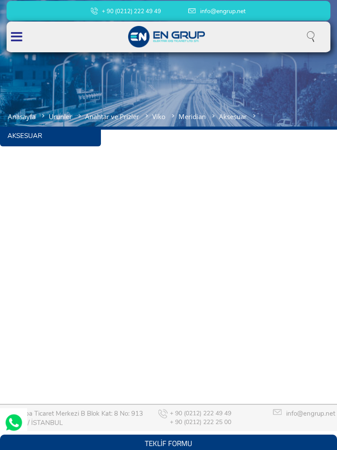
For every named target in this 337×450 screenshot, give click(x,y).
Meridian (192, 116)
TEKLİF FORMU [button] (168, 442)
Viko (158, 116)
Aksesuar (233, 116)
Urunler (60, 116)
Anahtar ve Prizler (112, 116)
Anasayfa (22, 116)
